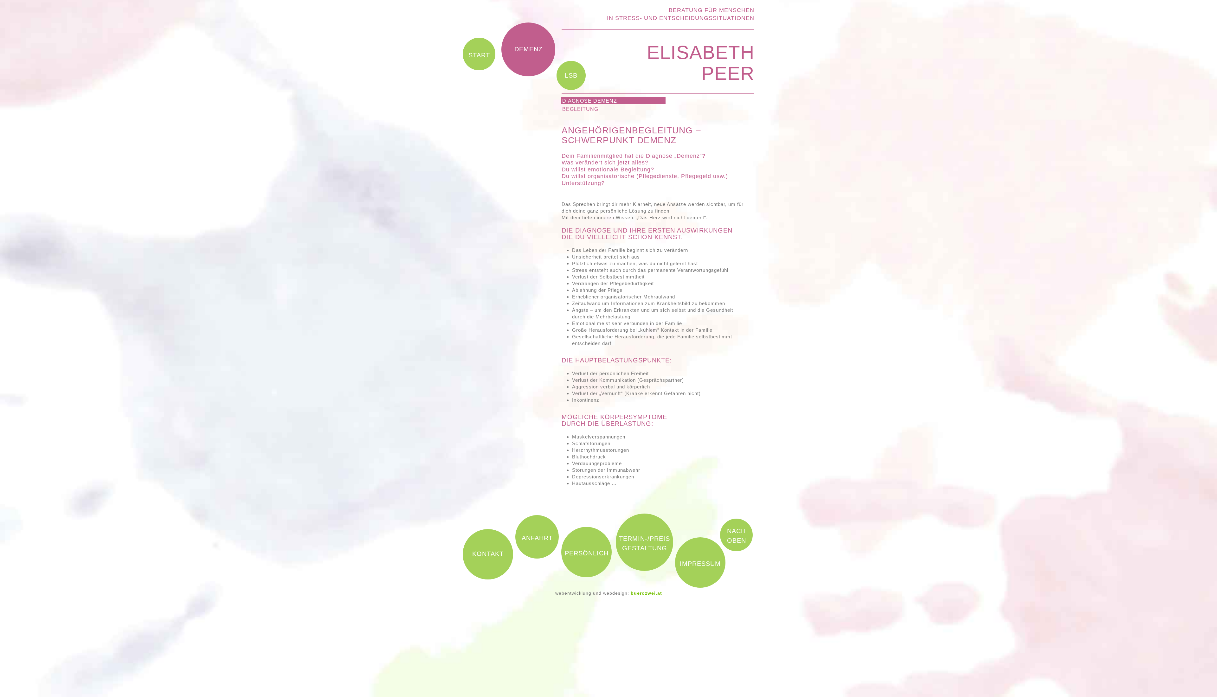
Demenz (528, 49)
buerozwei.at (646, 593)
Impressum (700, 563)
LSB (571, 75)
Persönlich (586, 553)
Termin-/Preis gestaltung (644, 543)
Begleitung (580, 109)
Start (479, 55)
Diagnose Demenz (589, 101)
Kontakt (488, 554)
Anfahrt (537, 537)
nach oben (736, 536)
